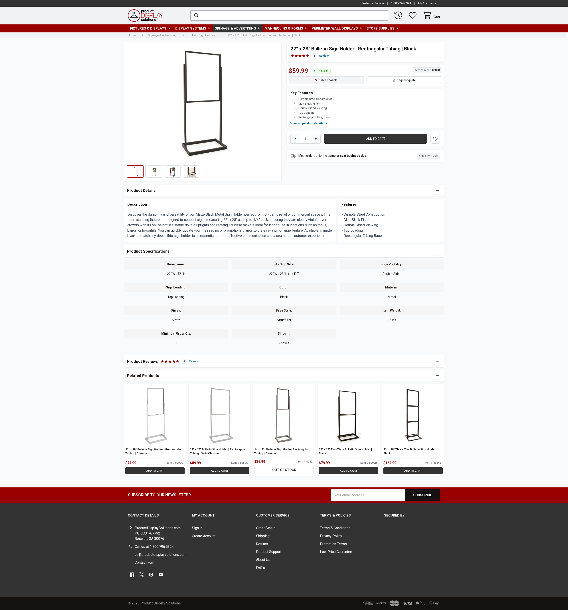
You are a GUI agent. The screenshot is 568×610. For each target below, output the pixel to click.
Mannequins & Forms (284, 28)
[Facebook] (132, 574)
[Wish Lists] (413, 15)
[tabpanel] (202, 103)
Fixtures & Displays (148, 28)
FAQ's (260, 568)
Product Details (141, 190)
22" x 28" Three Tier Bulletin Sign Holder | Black (410, 451)
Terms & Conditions (335, 528)
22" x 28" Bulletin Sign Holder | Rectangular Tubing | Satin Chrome (218, 451)
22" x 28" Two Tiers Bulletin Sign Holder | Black (345, 451)
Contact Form (145, 562)
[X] (142, 574)
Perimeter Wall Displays (335, 28)
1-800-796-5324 (401, 3)
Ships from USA (428, 155)
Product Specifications (148, 251)
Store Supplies (380, 28)
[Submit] (196, 15)
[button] (135, 171)
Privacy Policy (331, 536)
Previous (130, 102)
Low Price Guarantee (336, 552)
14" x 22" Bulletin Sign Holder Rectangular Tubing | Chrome (281, 451)
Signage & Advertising (235, 28)
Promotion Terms (333, 544)
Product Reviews (163, 361)
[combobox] (289, 15)
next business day (353, 155)
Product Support (268, 552)
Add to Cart (155, 470)
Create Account (203, 536)
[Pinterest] (151, 574)
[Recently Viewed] (399, 15)
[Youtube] (161, 574)
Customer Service (372, 3)
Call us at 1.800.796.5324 (154, 546)
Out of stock (284, 470)
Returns (262, 544)
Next (275, 102)
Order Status (266, 528)
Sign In (197, 528)
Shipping (263, 536)
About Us (263, 560)
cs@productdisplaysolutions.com (160, 554)
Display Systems (190, 28)
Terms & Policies (335, 515)
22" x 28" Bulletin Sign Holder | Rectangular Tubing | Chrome (153, 451)
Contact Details (143, 515)
